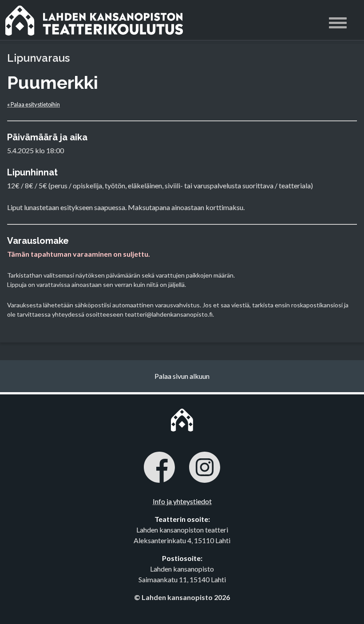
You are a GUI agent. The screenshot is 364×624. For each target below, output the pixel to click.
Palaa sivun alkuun (182, 376)
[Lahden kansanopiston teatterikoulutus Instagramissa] (204, 468)
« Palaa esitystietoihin (33, 104)
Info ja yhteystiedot (182, 501)
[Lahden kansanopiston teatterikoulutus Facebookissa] (159, 468)
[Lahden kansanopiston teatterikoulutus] (127, 20)
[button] (338, 24)
